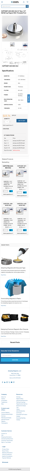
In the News (4, 400)
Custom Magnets (5, 412)
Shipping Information (6, 437)
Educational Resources (22, 400)
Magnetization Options (21, 404)
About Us (3, 397)
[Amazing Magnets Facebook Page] (2, 382)
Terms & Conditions (7, 454)
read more (3, 275)
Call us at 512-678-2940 (15, 377)
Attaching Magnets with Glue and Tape (13, 268)
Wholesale (5, 462)
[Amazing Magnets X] (9, 382)
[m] (2, 2)
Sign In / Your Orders (6, 442)
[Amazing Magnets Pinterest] (14, 382)
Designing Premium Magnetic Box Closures (14, 329)
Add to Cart (11, 191)
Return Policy (5, 451)
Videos (18, 409)
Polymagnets (4, 423)
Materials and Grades (6, 417)
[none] (15, 29)
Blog (2, 404)
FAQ (2, 435)
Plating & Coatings (20, 402)
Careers (3, 398)
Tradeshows (4, 402)
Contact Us (4, 433)
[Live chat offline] (28, 98)
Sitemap (18, 397)
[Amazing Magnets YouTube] (11, 382)
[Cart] (28, 2)
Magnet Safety (19, 398)
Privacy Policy (5, 449)
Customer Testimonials (7, 440)
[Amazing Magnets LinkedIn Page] (4, 382)
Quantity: (7, 118)
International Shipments (7, 438)
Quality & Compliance (7, 456)
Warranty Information (7, 452)
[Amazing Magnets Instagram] (7, 382)
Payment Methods (6, 458)
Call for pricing (16, 150)
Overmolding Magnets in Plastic (11, 298)
